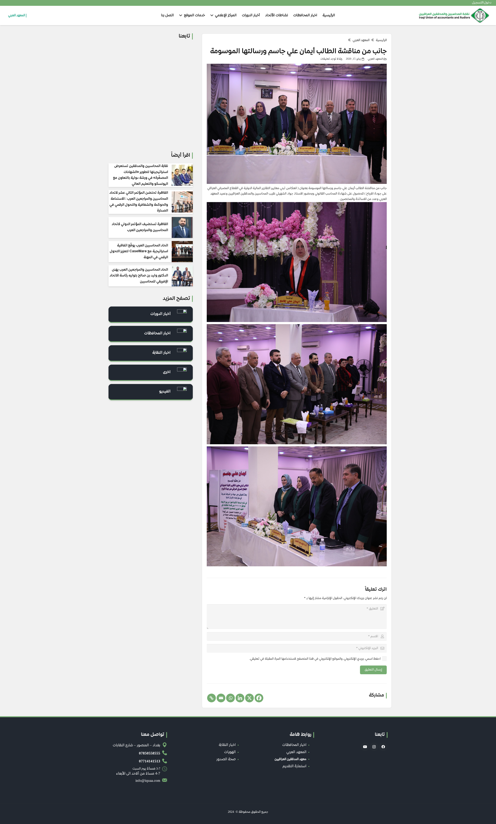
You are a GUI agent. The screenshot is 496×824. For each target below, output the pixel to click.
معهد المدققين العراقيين (290, 759)
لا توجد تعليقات (329, 59)
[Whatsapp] (230, 698)
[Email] (221, 698)
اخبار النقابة (161, 352)
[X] (249, 698)
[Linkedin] (240, 698)
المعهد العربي (375, 59)
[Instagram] (374, 746)
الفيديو (164, 391)
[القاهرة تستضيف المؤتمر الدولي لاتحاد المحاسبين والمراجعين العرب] (182, 227)
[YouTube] (365, 746)
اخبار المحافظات (157, 333)
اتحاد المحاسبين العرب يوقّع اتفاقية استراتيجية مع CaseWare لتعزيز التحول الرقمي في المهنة (139, 252)
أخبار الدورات (160, 314)
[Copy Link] (211, 698)
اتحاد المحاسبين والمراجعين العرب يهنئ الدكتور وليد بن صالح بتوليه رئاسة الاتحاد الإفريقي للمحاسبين (139, 276)
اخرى (166, 372)
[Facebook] (259, 698)
